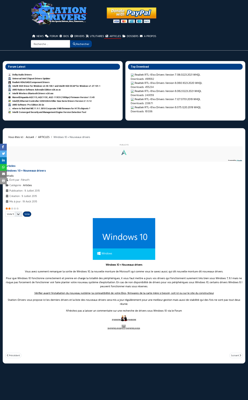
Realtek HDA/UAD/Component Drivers (31, 82)
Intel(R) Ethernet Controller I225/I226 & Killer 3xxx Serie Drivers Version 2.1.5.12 (51, 101)
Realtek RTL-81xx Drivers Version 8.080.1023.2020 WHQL (168, 83)
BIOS (66, 36)
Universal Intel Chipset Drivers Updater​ (31, 78)
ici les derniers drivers (56, 300)
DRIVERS (79, 36)
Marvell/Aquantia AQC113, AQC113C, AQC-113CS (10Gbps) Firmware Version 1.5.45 (53, 97)
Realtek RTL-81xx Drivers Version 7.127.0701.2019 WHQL (168, 99)
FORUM (54, 36)
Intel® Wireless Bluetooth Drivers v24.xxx (32, 93)
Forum (178, 311)
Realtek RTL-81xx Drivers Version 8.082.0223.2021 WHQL (168, 91)
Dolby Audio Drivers (22, 75)
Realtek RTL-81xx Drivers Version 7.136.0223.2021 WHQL (167, 75)
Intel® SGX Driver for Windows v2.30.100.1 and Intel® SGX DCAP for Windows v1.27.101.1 (56, 86)
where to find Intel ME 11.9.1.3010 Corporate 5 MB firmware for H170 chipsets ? (51, 108)
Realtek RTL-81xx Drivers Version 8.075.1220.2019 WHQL (168, 107)
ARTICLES (115, 36)
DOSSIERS (133, 36)
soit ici (175, 293)
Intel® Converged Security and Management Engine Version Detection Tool (49, 112)
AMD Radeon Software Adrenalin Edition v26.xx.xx (36, 90)
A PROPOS (150, 36)
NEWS (40, 36)
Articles (27, 185)
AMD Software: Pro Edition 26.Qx (28, 105)
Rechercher (82, 44)
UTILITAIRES (97, 36)
